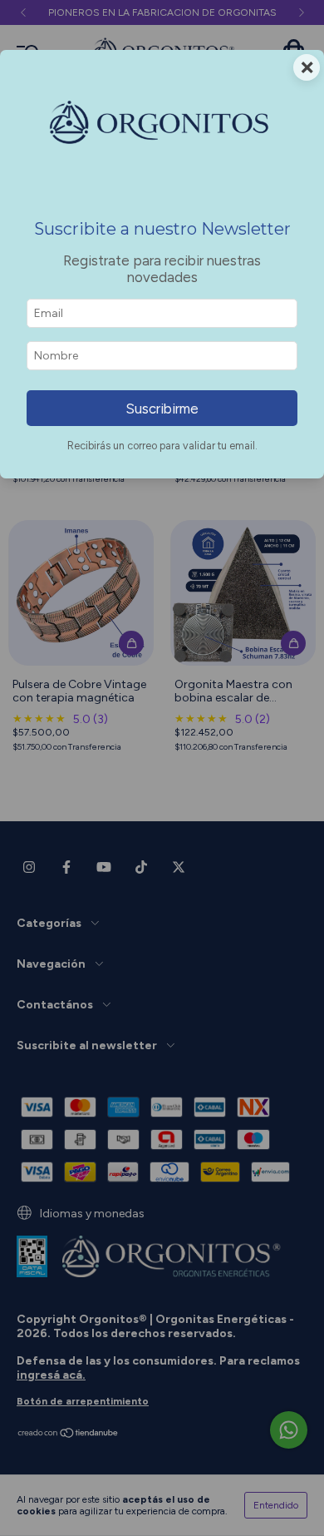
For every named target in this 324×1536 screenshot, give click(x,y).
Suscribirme (162, 408)
